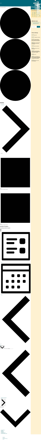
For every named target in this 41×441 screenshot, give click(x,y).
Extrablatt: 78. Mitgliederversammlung (36, 37)
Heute (1, 398)
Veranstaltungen (2, 104)
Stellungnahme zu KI (34, 54)
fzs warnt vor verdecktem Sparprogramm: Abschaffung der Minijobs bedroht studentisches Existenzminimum (36, 40)
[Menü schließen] (35, 0)
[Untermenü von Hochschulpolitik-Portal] (38, 9)
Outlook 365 (2, 431)
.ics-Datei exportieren (3, 432)
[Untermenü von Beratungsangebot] (37, 6)
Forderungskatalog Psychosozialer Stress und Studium (35, 60)
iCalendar (2, 430)
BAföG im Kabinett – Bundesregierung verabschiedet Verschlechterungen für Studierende (36, 43)
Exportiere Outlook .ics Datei (4, 433)
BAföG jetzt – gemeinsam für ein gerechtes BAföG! (35, 48)
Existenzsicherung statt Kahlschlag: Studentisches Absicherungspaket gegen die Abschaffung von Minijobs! (36, 52)
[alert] (15, 172)
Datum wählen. (6, 348)
